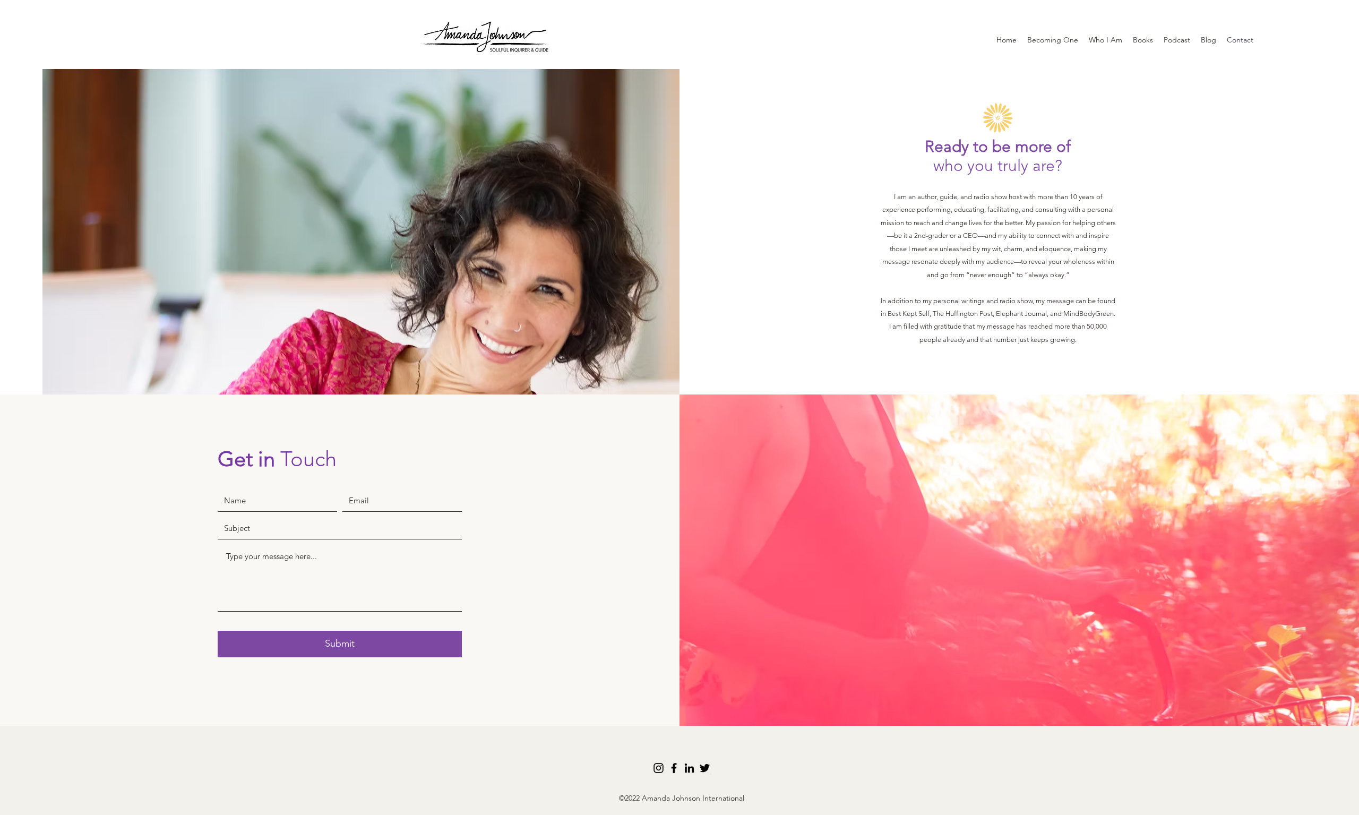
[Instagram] (658, 768)
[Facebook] (674, 768)
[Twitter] (704, 768)
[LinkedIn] (689, 768)
